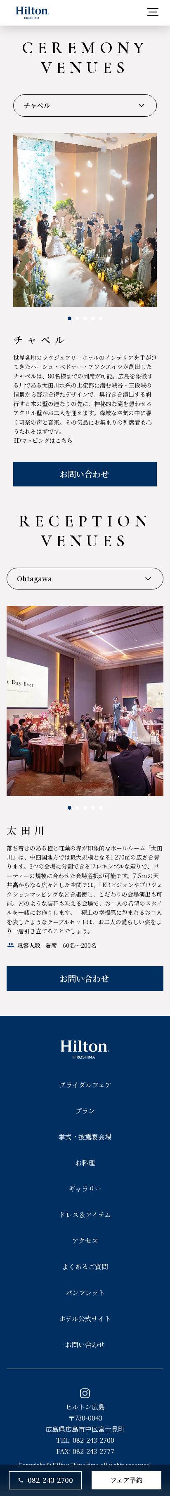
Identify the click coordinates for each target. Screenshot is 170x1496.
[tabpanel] (85, 309)
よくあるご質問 (85, 1266)
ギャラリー (85, 1188)
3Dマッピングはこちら (43, 440)
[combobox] (85, 105)
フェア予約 (126, 1480)
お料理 (85, 1162)
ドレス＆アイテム (85, 1214)
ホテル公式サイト (85, 1318)
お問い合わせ (85, 1344)
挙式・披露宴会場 (85, 1136)
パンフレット (85, 1292)
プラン (85, 1111)
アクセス (85, 1240)
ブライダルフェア (85, 1085)
